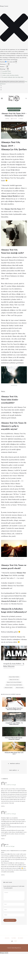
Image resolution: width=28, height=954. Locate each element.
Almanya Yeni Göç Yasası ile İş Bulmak (14, 682)
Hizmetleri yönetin (6, 73)
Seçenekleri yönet (6, 71)
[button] (14, 28)
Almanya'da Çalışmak (8, 687)
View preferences (11, 82)
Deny (5, 82)
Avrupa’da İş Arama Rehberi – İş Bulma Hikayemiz (13, 665)
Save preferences (20, 82)
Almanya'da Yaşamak (19, 687)
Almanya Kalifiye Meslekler (14, 677)
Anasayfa (7, 938)
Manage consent (4, 953)
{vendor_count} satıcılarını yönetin (10, 75)
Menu (2, 98)
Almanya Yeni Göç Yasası (14, 108)
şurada (21, 598)
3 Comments (20, 118)
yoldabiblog (7, 118)
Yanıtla (3, 806)
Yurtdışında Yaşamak (14, 110)
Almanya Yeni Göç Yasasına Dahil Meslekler (14, 685)
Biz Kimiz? (20, 938)
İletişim (14, 938)
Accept (1, 82)
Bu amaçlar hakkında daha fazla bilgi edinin (12, 77)
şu (10, 627)
